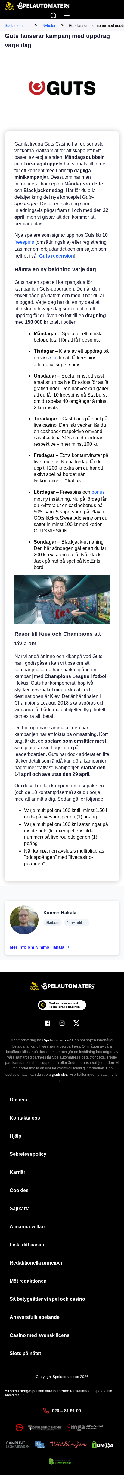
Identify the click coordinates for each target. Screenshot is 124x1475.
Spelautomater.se (57, 1040)
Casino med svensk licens (40, 1335)
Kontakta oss (25, 1117)
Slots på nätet (25, 1353)
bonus (98, 492)
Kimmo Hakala (59, 912)
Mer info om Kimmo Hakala (37, 947)
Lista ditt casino (28, 1244)
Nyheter (48, 26)
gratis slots (60, 1074)
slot (53, 357)
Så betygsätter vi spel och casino (47, 1299)
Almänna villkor (27, 1226)
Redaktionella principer (36, 1262)
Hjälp (15, 1136)
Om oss (18, 1099)
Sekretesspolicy (28, 1154)
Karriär (17, 1172)
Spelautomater (17, 26)
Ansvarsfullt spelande (35, 1317)
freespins (24, 242)
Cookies (19, 1190)
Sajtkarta (20, 1208)
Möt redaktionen (28, 1281)
